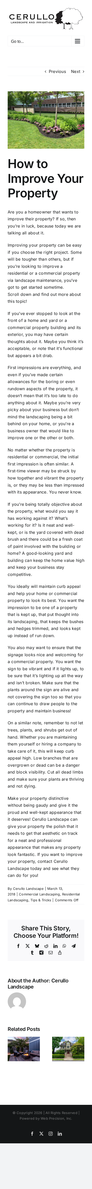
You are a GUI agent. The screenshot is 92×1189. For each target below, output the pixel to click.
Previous (57, 71)
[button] (11, 1049)
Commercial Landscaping (39, 894)
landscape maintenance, (39, 280)
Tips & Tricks (40, 900)
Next (75, 71)
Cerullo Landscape (28, 889)
